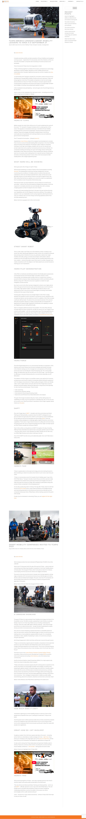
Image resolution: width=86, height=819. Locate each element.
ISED (44, 654)
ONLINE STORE (53, 1)
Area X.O (37, 138)
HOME (37, 1)
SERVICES (62, 1)
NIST (43, 418)
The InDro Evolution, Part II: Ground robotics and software (70, 23)
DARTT (28, 413)
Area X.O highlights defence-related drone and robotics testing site (71, 18)
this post (21, 403)
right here (45, 737)
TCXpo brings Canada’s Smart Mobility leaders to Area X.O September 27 (31, 42)
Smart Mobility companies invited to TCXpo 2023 (33, 545)
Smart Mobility (25, 44)
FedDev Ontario (46, 652)
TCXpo (30, 44)
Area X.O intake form (44, 738)
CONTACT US (79, 1)
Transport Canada (37, 44)
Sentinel (16, 171)
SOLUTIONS (44, 1)
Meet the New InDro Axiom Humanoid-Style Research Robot (70, 40)
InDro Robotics (34, 656)
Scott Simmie (18, 44)
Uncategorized (45, 44)
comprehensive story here (45, 314)
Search (74, 8)
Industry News (23, 548)
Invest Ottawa (24, 141)
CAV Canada (23, 488)
